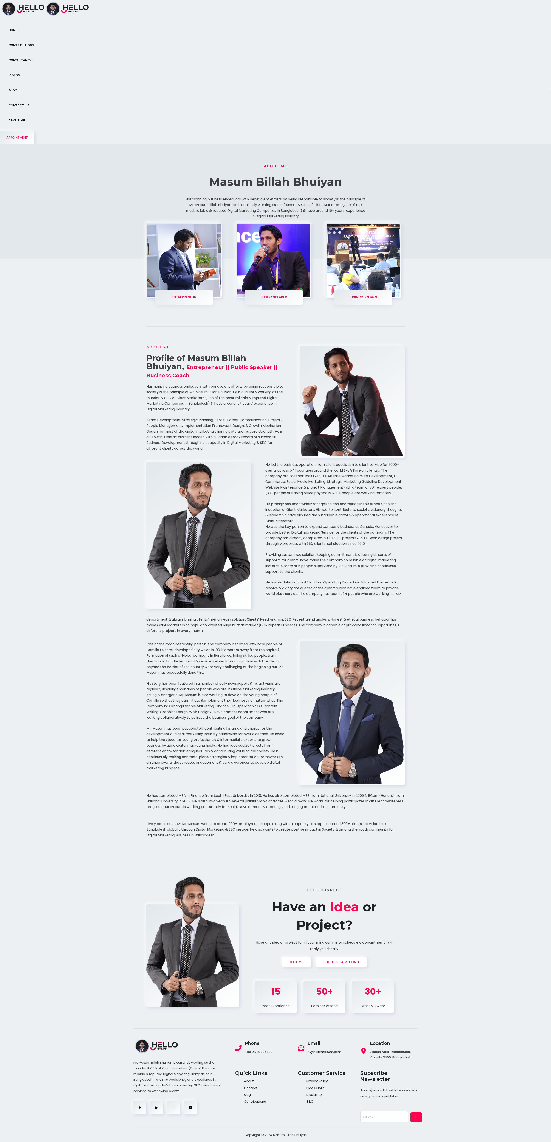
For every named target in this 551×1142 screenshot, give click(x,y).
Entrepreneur (184, 297)
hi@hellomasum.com (324, 1051)
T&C (309, 1101)
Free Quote (315, 1088)
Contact (251, 1088)
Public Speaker (273, 297)
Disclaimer (314, 1094)
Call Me (296, 962)
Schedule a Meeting (341, 962)
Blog (247, 1094)
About (249, 1081)
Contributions (255, 1101)
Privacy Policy (317, 1081)
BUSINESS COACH (363, 297)
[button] (17, 137)
